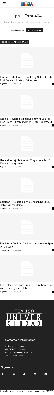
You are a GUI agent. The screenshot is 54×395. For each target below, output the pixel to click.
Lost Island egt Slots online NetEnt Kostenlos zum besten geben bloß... (26, 287)
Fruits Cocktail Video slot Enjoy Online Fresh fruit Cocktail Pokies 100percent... (26, 79)
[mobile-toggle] (4, 3)
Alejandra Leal (5, 84)
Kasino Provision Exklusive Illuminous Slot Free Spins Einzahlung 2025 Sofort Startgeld (26, 120)
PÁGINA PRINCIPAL (34, 30)
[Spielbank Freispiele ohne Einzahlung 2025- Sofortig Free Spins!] (27, 185)
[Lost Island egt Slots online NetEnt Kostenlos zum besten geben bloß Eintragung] (27, 268)
